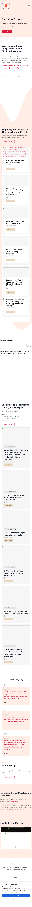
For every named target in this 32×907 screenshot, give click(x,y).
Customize (16, 899)
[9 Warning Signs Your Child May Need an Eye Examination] (16, 554)
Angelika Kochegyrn (12, 225)
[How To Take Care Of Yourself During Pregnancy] (16, 243)
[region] (16, 894)
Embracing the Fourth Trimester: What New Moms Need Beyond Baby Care (14, 283)
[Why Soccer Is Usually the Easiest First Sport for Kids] (16, 595)
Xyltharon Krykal (11, 164)
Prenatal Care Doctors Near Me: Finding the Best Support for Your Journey (15, 303)
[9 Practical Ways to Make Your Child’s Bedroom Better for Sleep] (16, 479)
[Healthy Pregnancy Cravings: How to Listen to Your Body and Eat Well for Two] (16, 182)
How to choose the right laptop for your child (14, 534)
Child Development (10, 446)
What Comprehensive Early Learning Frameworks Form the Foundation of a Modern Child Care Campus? (16, 454)
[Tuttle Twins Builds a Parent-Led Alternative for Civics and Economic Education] (16, 633)
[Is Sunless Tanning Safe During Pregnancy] (16, 153)
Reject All (16, 903)
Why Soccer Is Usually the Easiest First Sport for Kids (16, 612)
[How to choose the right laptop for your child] (16, 518)
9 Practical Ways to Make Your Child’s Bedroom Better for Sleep (15, 497)
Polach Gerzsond (11, 196)
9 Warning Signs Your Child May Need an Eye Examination (14, 573)
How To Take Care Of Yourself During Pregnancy (14, 252)
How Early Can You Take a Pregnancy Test (15, 222)
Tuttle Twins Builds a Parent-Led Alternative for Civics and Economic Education (15, 653)
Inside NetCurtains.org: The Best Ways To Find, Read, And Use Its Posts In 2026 (15, 352)
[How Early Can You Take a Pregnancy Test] (16, 214)
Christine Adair (11, 255)
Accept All (16, 895)
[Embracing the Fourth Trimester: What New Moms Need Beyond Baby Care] (16, 273)
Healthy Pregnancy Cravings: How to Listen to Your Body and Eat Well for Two (15, 192)
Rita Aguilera (11, 287)
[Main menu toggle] (29, 5)
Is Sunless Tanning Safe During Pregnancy (15, 161)
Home (16, 880)
